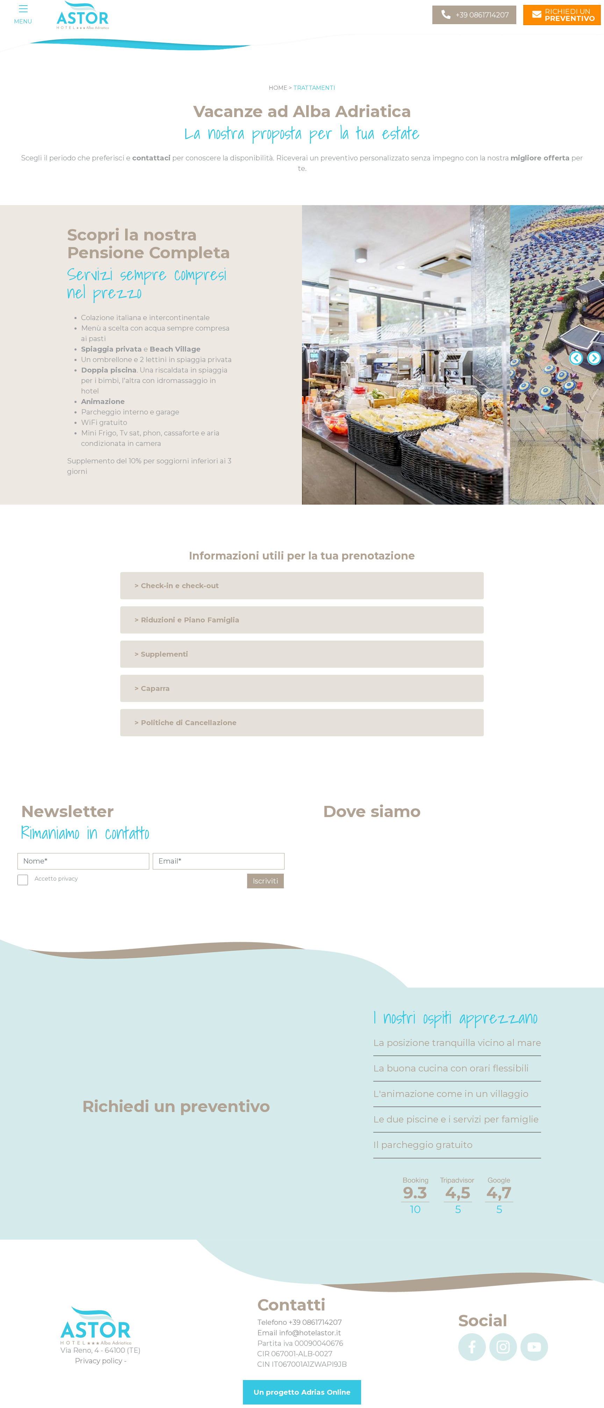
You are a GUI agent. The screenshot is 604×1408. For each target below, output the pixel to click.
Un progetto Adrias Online (302, 1392)
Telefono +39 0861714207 (299, 1322)
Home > (280, 88)
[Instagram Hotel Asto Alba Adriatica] (503, 1347)
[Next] (593, 355)
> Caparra (152, 688)
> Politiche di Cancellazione (186, 723)
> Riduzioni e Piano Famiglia (187, 620)
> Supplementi (161, 654)
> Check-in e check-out (177, 586)
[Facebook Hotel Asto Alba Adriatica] (472, 1347)
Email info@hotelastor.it (299, 1333)
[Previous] (574, 355)
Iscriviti (265, 881)
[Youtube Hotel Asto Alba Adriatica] (534, 1347)
